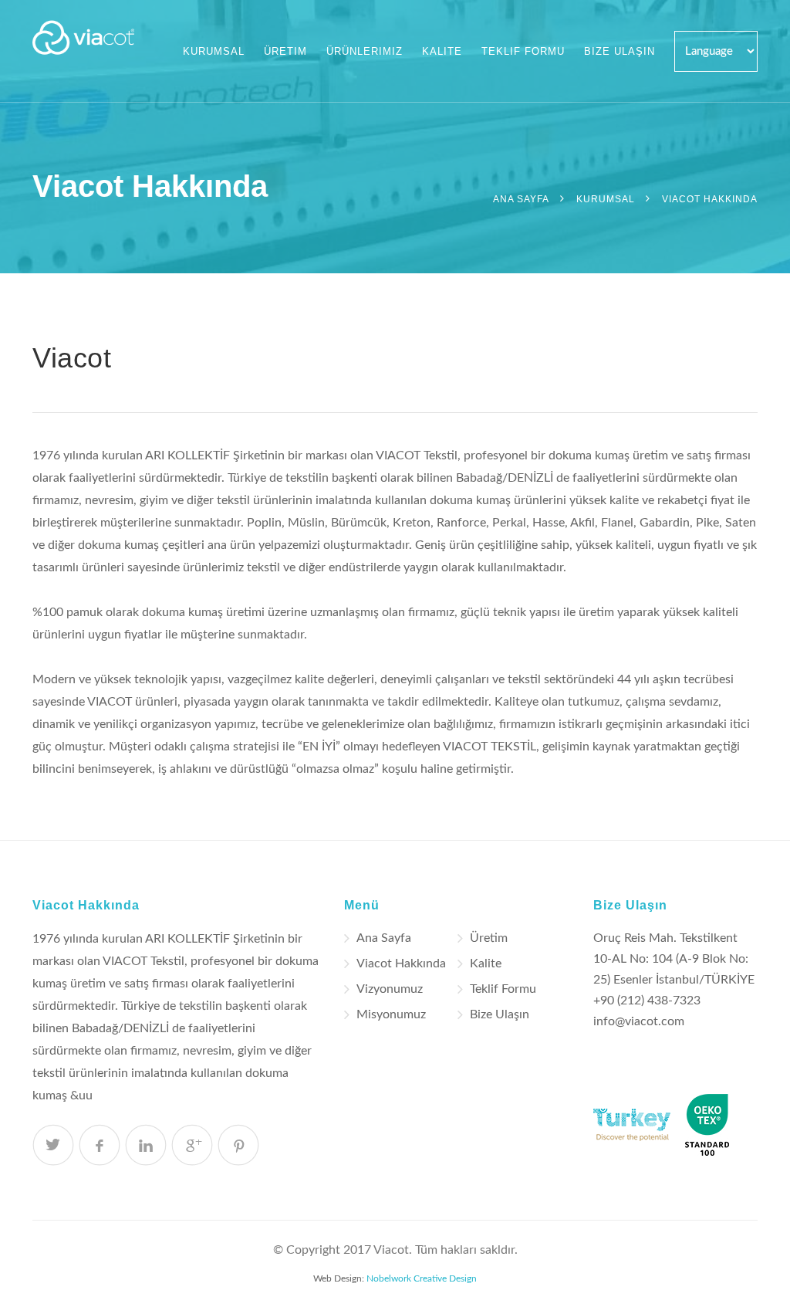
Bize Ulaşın (619, 51)
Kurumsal (214, 51)
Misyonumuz (391, 1014)
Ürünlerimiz (364, 51)
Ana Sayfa (521, 199)
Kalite (442, 51)
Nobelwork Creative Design (421, 1278)
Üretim (285, 51)
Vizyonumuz (389, 989)
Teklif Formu (523, 51)
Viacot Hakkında (401, 963)
